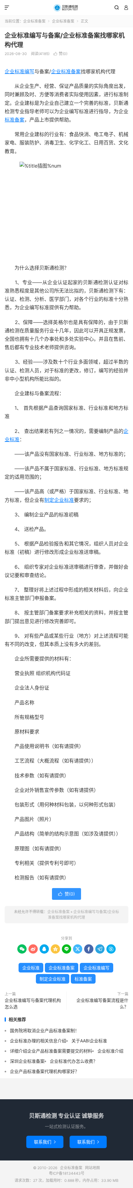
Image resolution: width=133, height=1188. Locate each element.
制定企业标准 (59, 500)
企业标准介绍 (110, 1050)
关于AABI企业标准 (89, 1040)
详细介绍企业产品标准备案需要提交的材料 (51, 1050)
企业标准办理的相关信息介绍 (38, 1040)
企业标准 (31, 967)
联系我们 (45, 1141)
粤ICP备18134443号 (66, 1173)
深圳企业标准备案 (27, 1061)
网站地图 (92, 1167)
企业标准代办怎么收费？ (73, 1061)
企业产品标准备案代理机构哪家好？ (44, 1071)
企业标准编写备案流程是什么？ (102, 1003)
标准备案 (14, 120)
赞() (60, 53)
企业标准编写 (19, 71)
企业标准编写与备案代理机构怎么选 (33, 1003)
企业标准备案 (66, 7)
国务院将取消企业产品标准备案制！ (44, 1030)
